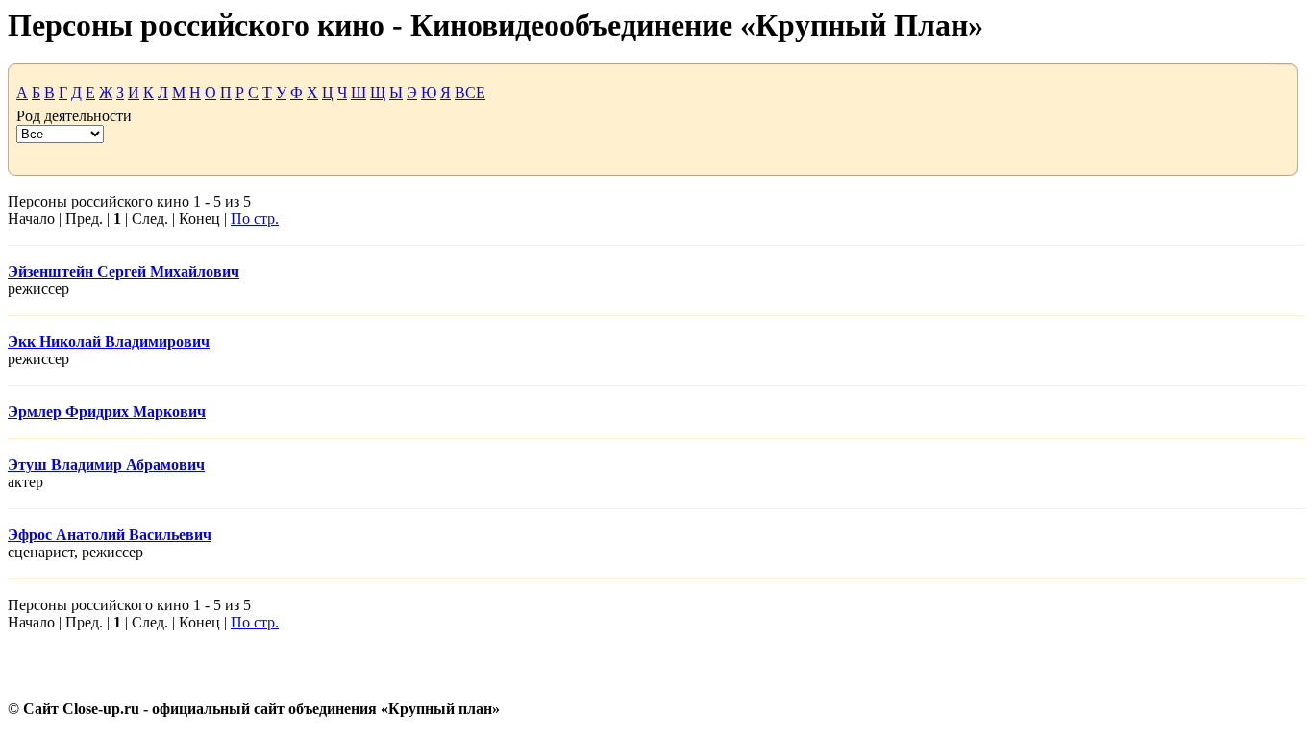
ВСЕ (470, 93)
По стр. (255, 218)
